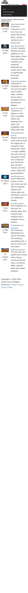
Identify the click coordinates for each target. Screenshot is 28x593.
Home (4, 9)
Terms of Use (17, 285)
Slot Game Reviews (7, 14)
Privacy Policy (7, 287)
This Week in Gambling (8, 11)
